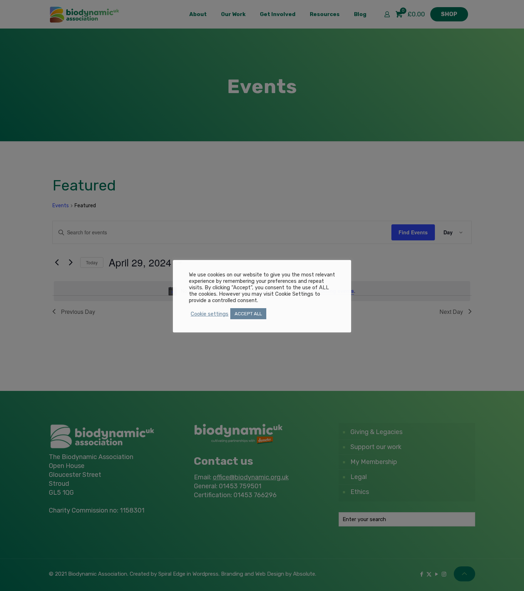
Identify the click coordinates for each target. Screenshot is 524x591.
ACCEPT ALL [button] (248, 313)
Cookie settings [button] (209, 314)
